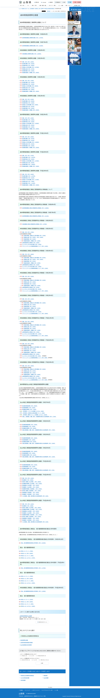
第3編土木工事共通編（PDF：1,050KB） (30, 123)
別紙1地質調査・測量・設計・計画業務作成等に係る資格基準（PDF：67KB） (38, 470)
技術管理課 (23, 680)
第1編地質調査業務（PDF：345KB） (30, 438)
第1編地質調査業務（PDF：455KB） (30, 405)
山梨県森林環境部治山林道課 (26, 616)
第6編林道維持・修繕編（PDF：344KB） (31, 185)
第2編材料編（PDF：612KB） (28, 177)
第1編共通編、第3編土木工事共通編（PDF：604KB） (35, 369)
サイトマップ (27, 690)
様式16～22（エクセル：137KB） (28, 558)
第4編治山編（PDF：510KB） (30, 348)
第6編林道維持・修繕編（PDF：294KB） (31, 110)
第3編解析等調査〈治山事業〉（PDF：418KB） (32, 483)
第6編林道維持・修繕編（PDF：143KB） (32, 285)
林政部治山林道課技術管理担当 (49, 8)
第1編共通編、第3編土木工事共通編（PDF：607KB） (35, 257)
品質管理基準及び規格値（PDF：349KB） (31, 242)
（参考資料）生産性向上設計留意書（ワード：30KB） (33, 413)
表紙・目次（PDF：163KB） (28, 478)
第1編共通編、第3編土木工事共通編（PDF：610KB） (35, 280)
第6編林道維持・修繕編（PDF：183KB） (32, 240)
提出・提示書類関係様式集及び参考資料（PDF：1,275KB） (33, 568)
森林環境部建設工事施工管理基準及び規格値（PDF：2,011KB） (35, 216)
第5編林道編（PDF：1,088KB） (29, 164)
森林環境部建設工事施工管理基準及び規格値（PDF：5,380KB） (35, 208)
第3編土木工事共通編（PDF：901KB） (30, 86)
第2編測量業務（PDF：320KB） (29, 439)
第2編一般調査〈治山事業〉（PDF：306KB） (31, 481)
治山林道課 (46, 678)
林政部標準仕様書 (24, 640)
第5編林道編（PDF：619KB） (28, 70)
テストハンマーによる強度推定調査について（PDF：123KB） (35, 246)
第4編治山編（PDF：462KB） (28, 144)
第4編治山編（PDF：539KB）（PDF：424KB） (34, 259)
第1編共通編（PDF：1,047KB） (29, 157)
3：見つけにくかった (44, 660)
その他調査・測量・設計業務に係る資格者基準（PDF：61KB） (35, 521)
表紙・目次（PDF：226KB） (28, 61)
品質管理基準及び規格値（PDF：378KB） (31, 332)
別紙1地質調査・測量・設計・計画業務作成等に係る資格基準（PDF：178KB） (38, 430)
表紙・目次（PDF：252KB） (28, 276)
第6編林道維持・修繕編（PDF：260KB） (31, 91)
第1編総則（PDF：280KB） (28, 505)
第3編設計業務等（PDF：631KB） (29, 441)
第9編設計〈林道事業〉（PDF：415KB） (31, 520)
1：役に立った (24, 655)
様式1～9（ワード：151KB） (27, 599)
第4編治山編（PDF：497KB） (30, 371)
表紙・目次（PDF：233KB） (28, 118)
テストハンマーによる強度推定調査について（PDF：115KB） (35, 268)
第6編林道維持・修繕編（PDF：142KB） (32, 330)
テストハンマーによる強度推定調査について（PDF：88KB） (35, 357)
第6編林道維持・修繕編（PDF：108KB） (32, 352)
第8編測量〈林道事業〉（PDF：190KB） (31, 492)
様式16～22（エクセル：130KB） (28, 583)
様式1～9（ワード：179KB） (27, 551)
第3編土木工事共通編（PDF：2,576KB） (30, 160)
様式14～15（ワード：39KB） (27, 555)
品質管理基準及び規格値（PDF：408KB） (31, 310)
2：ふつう (32, 655)
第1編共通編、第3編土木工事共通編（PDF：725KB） (35, 235)
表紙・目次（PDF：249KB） (28, 321)
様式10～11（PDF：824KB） (27, 553)
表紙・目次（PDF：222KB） (28, 99)
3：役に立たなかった (41, 655)
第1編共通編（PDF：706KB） (28, 119)
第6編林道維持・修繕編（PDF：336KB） (31, 166)
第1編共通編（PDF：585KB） (28, 82)
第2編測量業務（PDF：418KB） (29, 407)
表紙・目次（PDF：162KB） (28, 504)
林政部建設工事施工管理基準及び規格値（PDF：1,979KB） (34, 224)
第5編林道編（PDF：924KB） (30, 350)
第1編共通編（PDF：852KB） (28, 63)
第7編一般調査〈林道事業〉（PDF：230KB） (31, 490)
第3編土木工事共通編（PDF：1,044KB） (30, 142)
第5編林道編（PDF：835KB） (30, 328)
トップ (20, 8)
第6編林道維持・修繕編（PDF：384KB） (31, 72)
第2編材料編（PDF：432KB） (28, 121)
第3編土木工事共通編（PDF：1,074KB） (30, 67)
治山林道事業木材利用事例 (26, 645)
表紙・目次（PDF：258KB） (28, 136)
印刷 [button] (49, 11)
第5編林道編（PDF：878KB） (30, 372)
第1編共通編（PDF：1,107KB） (29, 176)
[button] (36, 2)
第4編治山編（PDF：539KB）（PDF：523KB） (34, 237)
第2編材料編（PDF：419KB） (28, 102)
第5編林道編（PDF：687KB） (30, 261)
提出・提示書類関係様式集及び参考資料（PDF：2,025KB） (33, 543)
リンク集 (56, 690)
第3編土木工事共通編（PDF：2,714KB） (30, 179)
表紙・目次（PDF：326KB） (28, 174)
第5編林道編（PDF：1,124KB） (29, 183)
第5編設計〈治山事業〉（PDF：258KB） (31, 487)
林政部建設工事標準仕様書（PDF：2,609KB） (32, 53)
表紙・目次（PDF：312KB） (28, 155)
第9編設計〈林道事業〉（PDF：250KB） (31, 494)
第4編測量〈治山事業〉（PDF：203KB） (31, 485)
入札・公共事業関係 (31, 8)
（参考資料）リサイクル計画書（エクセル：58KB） (33, 411)
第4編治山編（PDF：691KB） (28, 162)
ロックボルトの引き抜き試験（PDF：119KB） (32, 244)
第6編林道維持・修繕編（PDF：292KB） (31, 147)
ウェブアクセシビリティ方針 (47, 690)
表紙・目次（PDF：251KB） (28, 299)
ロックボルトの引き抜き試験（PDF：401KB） (32, 289)
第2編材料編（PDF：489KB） (28, 65)
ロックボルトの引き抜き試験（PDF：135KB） (32, 311)
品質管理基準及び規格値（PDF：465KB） (31, 354)
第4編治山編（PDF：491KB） (30, 304)
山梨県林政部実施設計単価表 (26, 642)
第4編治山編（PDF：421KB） (28, 87)
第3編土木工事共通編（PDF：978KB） (30, 104)
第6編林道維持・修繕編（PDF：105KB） (32, 263)
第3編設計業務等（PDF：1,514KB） (30, 468)
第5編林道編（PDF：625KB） (28, 108)
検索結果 (45, 675)
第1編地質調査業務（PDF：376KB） (30, 424)
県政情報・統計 (24, 8)
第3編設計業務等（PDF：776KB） (29, 409)
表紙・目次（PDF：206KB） (28, 254)
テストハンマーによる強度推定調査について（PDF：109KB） (35, 291)
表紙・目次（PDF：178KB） (28, 80)
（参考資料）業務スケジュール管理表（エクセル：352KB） (35, 414)
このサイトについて (36, 690)
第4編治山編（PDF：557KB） (28, 69)
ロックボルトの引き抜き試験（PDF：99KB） (31, 356)
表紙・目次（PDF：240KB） (28, 343)
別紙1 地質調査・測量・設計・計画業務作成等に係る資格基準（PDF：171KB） (39, 416)
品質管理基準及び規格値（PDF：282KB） (31, 264)
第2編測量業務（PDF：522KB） (29, 466)
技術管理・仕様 (37, 8)
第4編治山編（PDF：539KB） (30, 282)
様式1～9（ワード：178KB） (27, 576)
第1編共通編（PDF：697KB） (28, 138)
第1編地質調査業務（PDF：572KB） (30, 464)
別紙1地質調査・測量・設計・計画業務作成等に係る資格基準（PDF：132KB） (38, 443)
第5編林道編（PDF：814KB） (30, 283)
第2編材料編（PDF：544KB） (28, 159)
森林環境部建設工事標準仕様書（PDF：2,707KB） (33, 37)
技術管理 (42, 8)
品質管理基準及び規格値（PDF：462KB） (31, 376)
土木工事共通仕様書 (25, 678)
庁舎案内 (21, 690)
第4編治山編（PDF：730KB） (28, 181)
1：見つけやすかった (25, 660)
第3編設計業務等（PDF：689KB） (29, 428)
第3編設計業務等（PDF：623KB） (29, 455)
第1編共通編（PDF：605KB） (28, 101)
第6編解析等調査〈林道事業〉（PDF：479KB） (32, 488)
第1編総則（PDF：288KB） (28, 480)
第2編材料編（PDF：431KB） (28, 140)
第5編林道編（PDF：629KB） (28, 127)
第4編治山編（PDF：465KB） (28, 125)
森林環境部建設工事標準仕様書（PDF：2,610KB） (33, 45)
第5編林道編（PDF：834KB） (30, 306)
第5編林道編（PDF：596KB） (28, 89)
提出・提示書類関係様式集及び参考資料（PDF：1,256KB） (33, 591)
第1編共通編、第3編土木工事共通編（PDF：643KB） (35, 347)
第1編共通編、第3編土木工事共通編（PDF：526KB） (35, 302)
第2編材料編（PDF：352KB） (28, 84)
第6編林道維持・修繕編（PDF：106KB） (32, 374)
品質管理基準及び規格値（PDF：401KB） (31, 287)
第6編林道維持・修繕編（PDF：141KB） (32, 308)
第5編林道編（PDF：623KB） (30, 239)
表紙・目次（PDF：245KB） (28, 365)
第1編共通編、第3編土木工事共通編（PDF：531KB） (35, 325)
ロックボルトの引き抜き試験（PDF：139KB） (32, 266)
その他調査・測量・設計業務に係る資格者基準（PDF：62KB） (35, 496)
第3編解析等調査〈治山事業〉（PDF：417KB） (32, 509)
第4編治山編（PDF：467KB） (28, 106)
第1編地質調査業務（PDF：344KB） (30, 451)
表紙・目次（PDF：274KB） (28, 232)
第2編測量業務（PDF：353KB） (29, 426)
